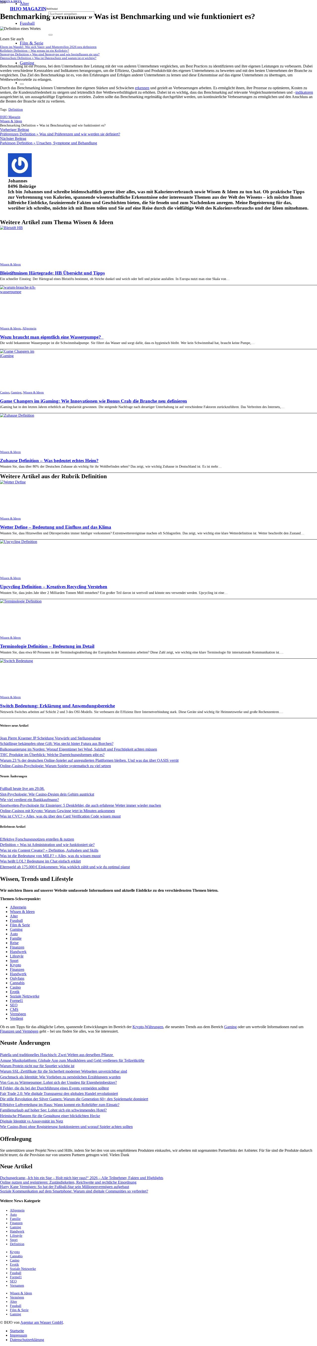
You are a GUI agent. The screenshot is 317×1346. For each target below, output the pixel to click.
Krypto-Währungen (147, 1027)
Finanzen (17, 947)
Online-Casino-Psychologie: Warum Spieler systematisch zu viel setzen (55, 766)
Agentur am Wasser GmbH (41, 1322)
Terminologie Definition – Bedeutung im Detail (47, 646)
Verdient (16, 1018)
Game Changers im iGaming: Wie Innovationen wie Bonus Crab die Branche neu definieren (93, 401)
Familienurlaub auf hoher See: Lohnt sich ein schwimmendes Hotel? (53, 1110)
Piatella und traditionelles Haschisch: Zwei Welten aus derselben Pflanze (57, 1055)
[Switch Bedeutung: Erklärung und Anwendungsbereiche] (16, 661)
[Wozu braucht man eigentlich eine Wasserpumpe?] (21, 292)
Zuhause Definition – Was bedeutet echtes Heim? (49, 460)
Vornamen (17, 1285)
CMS (14, 1009)
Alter (14, 916)
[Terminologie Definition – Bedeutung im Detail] (21, 601)
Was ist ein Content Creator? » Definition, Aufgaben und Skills (49, 850)
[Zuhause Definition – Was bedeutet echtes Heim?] (17, 415)
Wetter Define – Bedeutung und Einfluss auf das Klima (55, 527)
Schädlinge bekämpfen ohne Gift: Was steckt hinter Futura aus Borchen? (56, 743)
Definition (15, 109)
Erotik (15, 992)
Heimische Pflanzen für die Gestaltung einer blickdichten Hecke (50, 1116)
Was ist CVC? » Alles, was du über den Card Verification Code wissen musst (60, 816)
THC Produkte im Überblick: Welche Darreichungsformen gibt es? (52, 755)
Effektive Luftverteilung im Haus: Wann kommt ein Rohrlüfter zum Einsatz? (59, 1105)
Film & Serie (20, 925)
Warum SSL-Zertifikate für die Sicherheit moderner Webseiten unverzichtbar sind (63, 1071)
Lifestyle (17, 956)
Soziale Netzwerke (24, 996)
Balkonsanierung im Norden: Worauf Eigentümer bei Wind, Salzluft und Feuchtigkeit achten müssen (78, 749)
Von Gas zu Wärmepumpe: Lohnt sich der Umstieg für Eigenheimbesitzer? (58, 1082)
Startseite (17, 1331)
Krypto (15, 965)
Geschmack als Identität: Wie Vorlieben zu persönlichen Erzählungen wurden (60, 1077)
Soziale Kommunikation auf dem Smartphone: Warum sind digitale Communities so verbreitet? (74, 1191)
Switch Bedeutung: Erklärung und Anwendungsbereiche (57, 705)
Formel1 (16, 1001)
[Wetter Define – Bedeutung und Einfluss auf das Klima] (13, 482)
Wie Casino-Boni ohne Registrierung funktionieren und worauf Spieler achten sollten (66, 1127)
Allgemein (29, 328)
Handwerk (18, 952)
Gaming (16, 392)
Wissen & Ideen (10, 264)
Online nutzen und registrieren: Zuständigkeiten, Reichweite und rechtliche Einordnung (68, 1182)
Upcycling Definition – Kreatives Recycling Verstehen (53, 586)
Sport (14, 960)
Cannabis (17, 983)
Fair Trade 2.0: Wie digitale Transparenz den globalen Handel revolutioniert (59, 1093)
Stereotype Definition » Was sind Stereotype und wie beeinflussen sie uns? (50, 54)
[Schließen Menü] (22, 84)
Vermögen (18, 1014)
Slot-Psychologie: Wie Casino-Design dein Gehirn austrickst (47, 794)
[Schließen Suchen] (51, 35)
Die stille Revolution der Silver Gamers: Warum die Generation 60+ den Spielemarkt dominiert (74, 1099)
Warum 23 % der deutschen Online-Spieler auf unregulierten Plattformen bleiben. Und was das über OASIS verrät (89, 760)
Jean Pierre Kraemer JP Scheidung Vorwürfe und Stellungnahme (50, 738)
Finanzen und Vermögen (19, 1031)
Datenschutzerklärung (27, 1340)
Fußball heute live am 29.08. (22, 788)
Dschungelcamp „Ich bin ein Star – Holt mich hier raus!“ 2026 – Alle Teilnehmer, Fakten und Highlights (81, 1178)
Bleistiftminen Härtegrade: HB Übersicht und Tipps (52, 273)
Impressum (18, 1335)
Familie (16, 938)
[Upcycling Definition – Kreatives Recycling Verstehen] (18, 542)
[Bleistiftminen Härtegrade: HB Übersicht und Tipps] (11, 228)
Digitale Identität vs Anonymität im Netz (31, 1121)
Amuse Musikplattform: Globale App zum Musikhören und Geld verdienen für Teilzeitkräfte (72, 1060)
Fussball (16, 920)
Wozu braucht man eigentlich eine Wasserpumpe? (52, 337)
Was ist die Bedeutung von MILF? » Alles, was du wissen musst (50, 856)
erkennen (142, 88)
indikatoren (304, 92)
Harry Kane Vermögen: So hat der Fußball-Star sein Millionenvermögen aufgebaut (64, 1187)
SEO (14, 1005)
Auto (14, 934)
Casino (4, 392)
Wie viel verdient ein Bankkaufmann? (29, 800)
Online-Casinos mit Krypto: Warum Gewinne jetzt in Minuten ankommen (57, 811)
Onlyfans (17, 978)
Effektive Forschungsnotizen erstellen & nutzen (37, 839)
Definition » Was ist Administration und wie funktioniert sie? (47, 845)
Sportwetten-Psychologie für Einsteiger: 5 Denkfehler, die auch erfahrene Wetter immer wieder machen (80, 805)
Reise (14, 943)
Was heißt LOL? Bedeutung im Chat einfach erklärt (40, 861)
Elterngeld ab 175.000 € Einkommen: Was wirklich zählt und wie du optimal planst (65, 867)
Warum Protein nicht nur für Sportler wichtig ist (37, 1066)
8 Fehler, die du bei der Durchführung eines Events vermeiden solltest (54, 1088)
